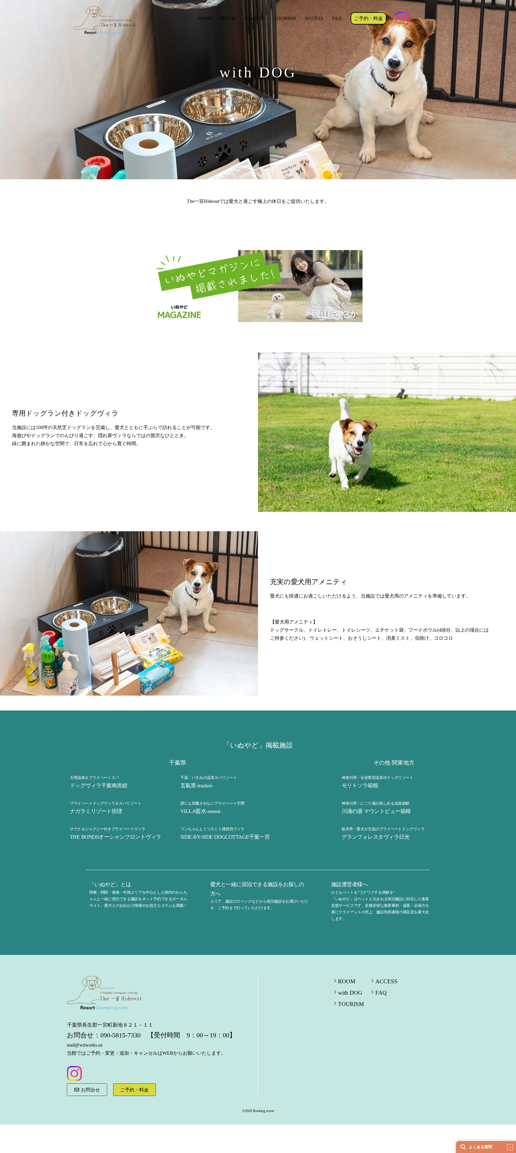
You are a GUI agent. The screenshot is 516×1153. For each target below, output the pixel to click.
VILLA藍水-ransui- (201, 811)
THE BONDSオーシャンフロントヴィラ (115, 837)
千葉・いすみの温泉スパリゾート (208, 777)
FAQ (337, 18)
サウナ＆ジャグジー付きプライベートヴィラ (107, 829)
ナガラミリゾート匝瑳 (96, 811)
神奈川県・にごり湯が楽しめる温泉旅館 (375, 803)
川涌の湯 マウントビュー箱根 (376, 811)
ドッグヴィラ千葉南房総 (98, 785)
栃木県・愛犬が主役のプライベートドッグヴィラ (383, 829)
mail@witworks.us (84, 1045)
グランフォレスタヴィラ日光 (375, 837)
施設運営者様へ (349, 884)
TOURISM (285, 18)
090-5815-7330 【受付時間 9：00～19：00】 (168, 1035)
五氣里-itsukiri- (196, 785)
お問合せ (90, 1089)
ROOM (228, 18)
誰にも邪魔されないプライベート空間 (212, 803)
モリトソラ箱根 (360, 785)
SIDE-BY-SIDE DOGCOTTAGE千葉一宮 (225, 837)
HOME (205, 18)
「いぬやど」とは (110, 884)
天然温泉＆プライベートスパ (94, 777)
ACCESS (314, 18)
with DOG (255, 18)
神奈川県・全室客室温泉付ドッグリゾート (377, 777)
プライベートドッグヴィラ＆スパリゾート (106, 803)
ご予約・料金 (368, 18)
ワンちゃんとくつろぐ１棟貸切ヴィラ (212, 829)
